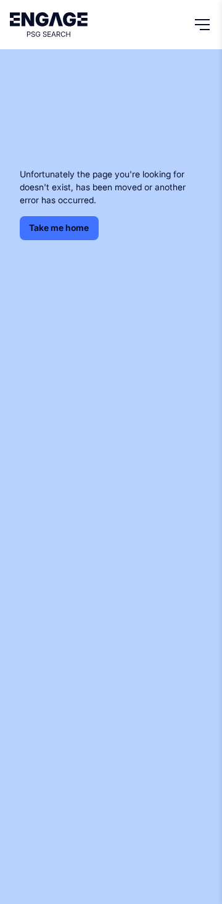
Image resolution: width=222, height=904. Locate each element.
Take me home (59, 227)
